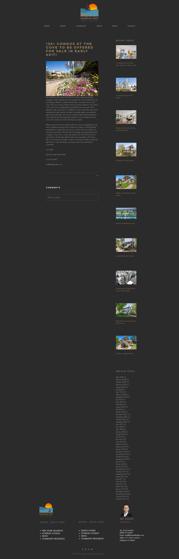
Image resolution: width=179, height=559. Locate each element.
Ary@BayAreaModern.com (134, 535)
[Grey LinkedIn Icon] (92, 549)
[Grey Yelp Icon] (89, 549)
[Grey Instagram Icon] (86, 549)
